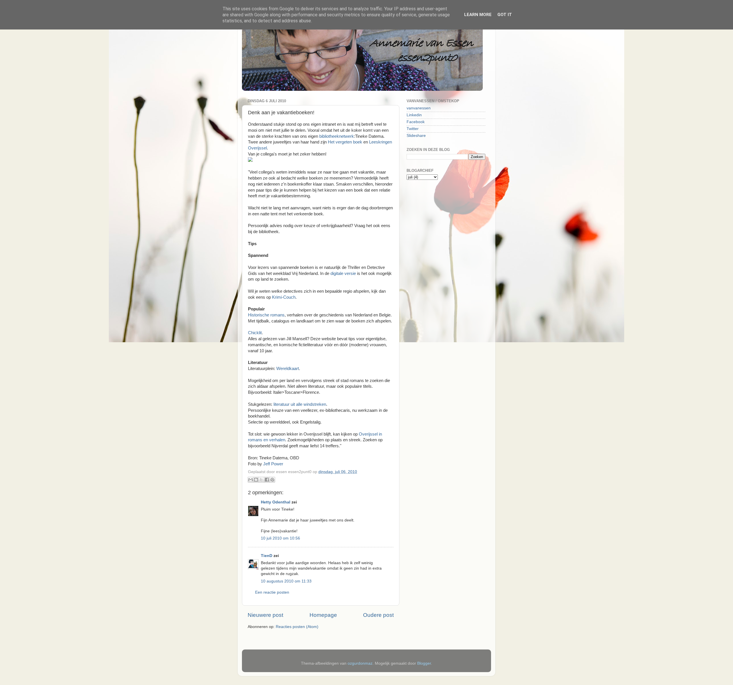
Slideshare (416, 135)
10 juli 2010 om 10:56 (280, 538)
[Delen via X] (261, 480)
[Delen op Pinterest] (272, 480)
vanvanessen (419, 108)
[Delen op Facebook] (267, 480)
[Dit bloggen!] (256, 480)
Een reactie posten (272, 592)
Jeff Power (273, 464)
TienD (266, 556)
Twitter (413, 129)
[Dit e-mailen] (250, 480)
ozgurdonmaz (360, 663)
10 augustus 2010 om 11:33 (286, 581)
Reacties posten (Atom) (297, 627)
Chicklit (255, 332)
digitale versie (343, 273)
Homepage (323, 615)
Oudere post (378, 615)
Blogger (424, 663)
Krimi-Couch (283, 297)
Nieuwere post (265, 615)
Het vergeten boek (345, 142)
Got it (504, 14)
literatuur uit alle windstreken (299, 404)
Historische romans (266, 315)
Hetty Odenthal (275, 502)
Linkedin (414, 115)
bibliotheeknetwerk (336, 136)
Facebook (416, 122)
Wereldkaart (287, 368)
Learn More (478, 14)
